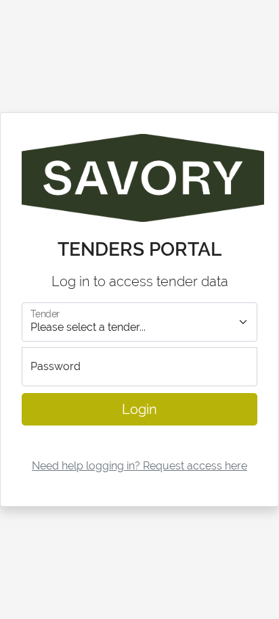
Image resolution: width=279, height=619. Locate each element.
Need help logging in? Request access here (139, 465)
